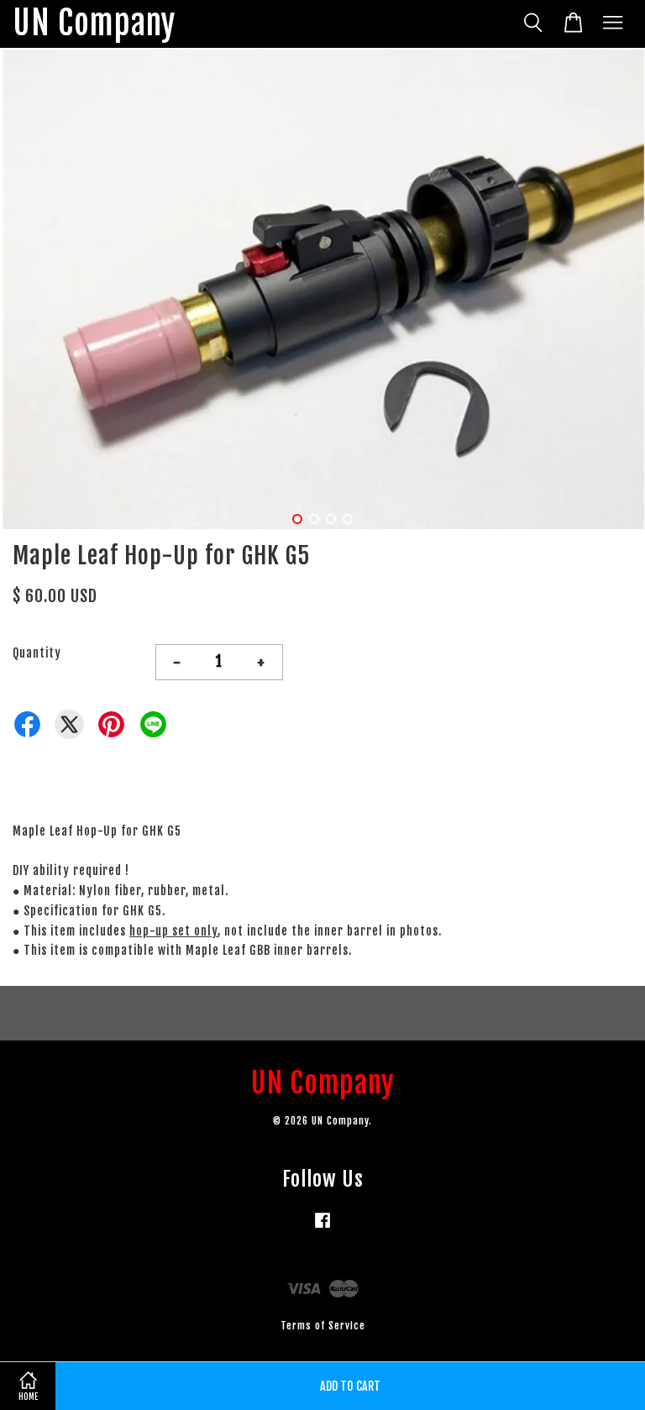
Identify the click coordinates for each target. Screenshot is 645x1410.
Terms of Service (323, 1325)
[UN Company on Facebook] (322, 1228)
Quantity (37, 653)
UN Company (94, 24)
